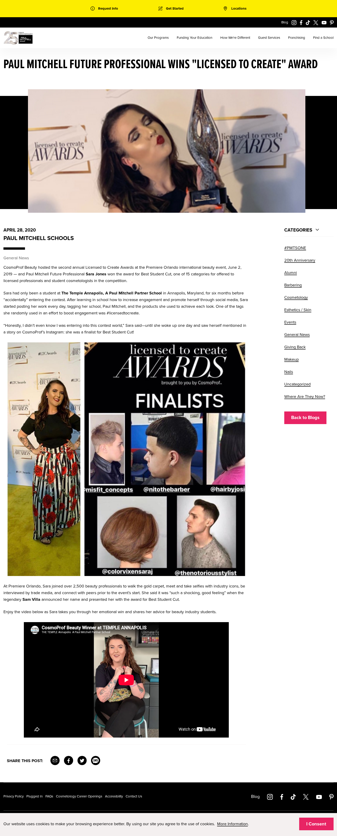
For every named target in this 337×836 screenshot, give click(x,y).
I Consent (316, 824)
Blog (284, 22)
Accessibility (114, 796)
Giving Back (295, 346)
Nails (288, 371)
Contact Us (134, 796)
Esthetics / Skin (297, 309)
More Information (232, 823)
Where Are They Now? (304, 396)
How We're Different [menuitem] (235, 38)
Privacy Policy (13, 796)
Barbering (293, 285)
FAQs (49, 796)
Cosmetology (296, 297)
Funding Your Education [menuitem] (194, 38)
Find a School (323, 38)
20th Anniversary (299, 260)
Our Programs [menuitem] (158, 38)
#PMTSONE (295, 247)
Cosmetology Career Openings (79, 796)
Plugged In (34, 796)
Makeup (291, 359)
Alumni (290, 272)
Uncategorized (297, 384)
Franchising (296, 38)
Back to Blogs (305, 417)
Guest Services (269, 38)
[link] (104, 8)
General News (297, 334)
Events (290, 322)
